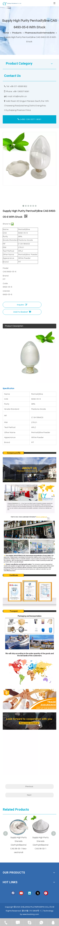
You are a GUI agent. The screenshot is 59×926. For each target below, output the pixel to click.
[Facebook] (13, 893)
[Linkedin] (29, 893)
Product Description (14, 326)
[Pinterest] (46, 893)
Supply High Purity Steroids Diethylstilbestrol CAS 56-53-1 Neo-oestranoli (18, 844)
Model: (6, 268)
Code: (5, 283)
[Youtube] (21, 893)
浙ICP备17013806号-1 (31, 911)
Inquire (20, 305)
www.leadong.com (31, 914)
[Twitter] (38, 893)
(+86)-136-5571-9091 (30, 119)
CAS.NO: (6, 291)
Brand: (6, 276)
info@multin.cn (20, 96)
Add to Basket (20, 312)
